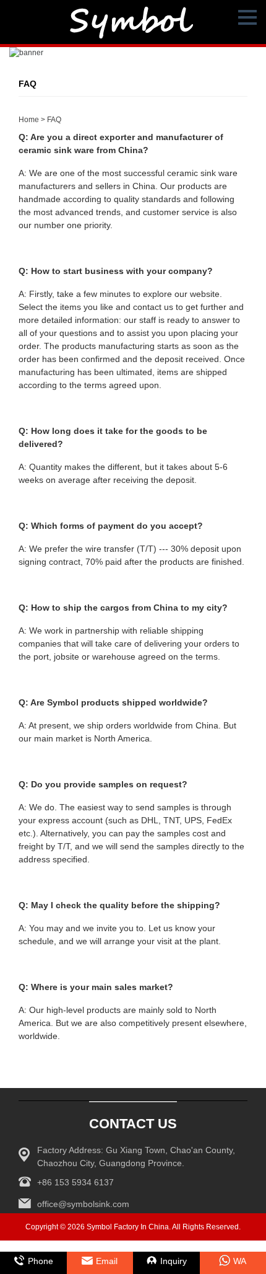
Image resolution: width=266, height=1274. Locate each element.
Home (29, 119)
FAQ (54, 119)
